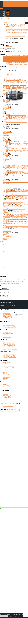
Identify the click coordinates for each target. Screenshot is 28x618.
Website (4, 118)
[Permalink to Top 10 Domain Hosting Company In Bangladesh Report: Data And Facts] (15, 192)
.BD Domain (2, 279)
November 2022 (6, 155)
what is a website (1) (7, 231)
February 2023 (6, 152)
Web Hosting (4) (6, 226)
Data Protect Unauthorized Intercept (17, 165)
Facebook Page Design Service (9, 346)
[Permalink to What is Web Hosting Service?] (4, 199)
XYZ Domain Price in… (20, 195)
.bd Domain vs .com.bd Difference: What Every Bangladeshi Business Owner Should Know (15, 82)
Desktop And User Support (16, 196)
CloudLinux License (7, 395)
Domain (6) (5, 225)
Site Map (15, 616)
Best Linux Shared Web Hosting (15, 24)
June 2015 (5, 175)
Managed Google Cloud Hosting (9, 327)
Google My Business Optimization (10, 349)
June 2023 (5, 147)
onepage (1, 281)
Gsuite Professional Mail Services (17, 168)
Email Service (5, 104)
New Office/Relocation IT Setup (9, 348)
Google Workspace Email (8, 333)
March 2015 (5, 179)
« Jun (1, 299)
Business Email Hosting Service (15, 36)
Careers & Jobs (6, 375)
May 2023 (5, 148)
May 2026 (5, 125)
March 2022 (5, 165)
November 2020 (6, 170)
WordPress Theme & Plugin (8, 354)
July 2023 (5, 146)
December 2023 (6, 140)
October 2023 (5, 142)
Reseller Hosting (6, 106)
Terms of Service (3, 616)
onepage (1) (5, 234)
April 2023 (5, 149)
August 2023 (5, 145)
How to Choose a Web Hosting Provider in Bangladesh (14, 217)
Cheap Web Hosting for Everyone (16, 34)
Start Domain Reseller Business (17, 117)
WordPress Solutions (16, 283)
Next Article (11, 63)
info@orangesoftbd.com (8, 406)
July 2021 (5, 168)
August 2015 (5, 173)
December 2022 (6, 154)
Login (1, 8)
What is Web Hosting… (11, 199)
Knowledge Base (6, 386)
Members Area (6, 385)
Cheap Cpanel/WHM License (17, 89)
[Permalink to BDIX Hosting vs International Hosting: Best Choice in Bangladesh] (15, 86)
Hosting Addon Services (8, 318)
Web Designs (5, 114)
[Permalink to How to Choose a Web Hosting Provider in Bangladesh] (14, 216)
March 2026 (5, 127)
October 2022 (5, 156)
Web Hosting (5, 115)
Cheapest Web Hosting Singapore (17, 29)
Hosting (25, 279)
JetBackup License (6, 363)
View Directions (3, 407)
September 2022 (6, 158)
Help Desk (5, 384)
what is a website (10, 283)
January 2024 (5, 139)
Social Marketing (6, 107)
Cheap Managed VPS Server (9, 342)
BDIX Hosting (6, 99)
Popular (4, 182)
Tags (4, 184)
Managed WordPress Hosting (9, 325)
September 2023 (6, 144)
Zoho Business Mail (7, 337)
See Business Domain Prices (16, 122)
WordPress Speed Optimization (9, 356)
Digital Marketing (6, 101)
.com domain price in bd (7, 279)
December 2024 (6, 131)
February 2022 (6, 166)
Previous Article (4, 63)
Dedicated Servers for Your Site (16, 88)
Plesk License (5, 394)
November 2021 (6, 167)
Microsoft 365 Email (7, 332)
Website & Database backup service (17, 166)
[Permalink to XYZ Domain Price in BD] (9, 195)
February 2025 (6, 130)
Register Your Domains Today (16, 113)
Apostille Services (6, 362)
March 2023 (5, 151)
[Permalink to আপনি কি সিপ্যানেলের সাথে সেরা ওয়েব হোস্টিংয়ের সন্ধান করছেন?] (14, 189)
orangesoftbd (9, 74)
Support (6, 16)
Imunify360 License (7, 397)
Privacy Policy (10, 616)
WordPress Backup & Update (9, 355)
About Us (5, 372)
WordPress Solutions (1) (8, 235)
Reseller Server (6, 281)
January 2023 (5, 153)
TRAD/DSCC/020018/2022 (14, 409)
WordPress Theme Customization (9, 357)
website (6, 283)
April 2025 (5, 128)
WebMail (7, 12)
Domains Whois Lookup (16, 115)
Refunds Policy (6, 378)
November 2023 (6, 141)
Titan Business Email (7, 335)
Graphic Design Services (14, 171)
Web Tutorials (5, 116)
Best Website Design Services (15, 137)
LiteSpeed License (6, 396)
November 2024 (6, 132)
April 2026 (5, 126)
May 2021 (5, 169)
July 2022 (5, 160)
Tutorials (4, 387)
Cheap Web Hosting (7, 311)
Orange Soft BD (12, 614)
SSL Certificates (13, 281)
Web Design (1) (6, 233)
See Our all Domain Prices (15, 118)
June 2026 (5, 124)
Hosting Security (6, 377)
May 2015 (5, 176)
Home (1, 48)
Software (4, 108)
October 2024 (5, 133)
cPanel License (6, 392)
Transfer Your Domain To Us (15, 119)
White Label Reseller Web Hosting (16, 51)
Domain (4, 102)
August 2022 (5, 159)
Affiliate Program (6, 379)
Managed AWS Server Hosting (9, 326)
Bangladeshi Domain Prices (15, 120)
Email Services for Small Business (16, 167)
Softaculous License (7, 365)
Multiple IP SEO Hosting (8, 317)
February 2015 (6, 180)
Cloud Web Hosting (7, 315)
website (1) (5, 232)
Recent (4, 183)
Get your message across (13, 169)
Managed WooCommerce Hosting (10, 323)
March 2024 (5, 138)
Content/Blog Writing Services (9, 344)
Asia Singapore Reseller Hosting (17, 56)
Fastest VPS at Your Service (17, 83)
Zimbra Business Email (7, 334)
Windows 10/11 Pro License (8, 366)
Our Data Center (6, 374)
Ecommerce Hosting (7, 313)
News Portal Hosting (7, 314)
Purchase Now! (9, 108)
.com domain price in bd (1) (8, 229)
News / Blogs (5, 373)
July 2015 (5, 174)
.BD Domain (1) (6, 236)
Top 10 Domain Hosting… (8, 194)
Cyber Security (6, 100)
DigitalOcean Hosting (7, 316)
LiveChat (7, 14)
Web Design (19, 281)
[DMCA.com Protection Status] (4, 615)
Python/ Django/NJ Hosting (8, 343)
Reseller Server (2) (6, 228)
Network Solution (6, 105)
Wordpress (5, 119)
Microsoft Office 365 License (9, 367)
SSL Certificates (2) (7, 227)
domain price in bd (21, 279)
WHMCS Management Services (9, 345)
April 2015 (5, 177)
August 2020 (5, 172)
